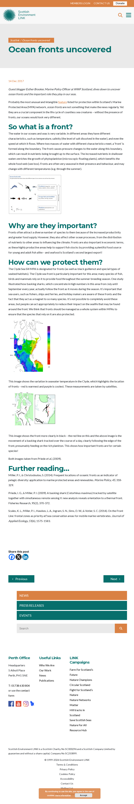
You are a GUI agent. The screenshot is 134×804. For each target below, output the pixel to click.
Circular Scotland (80, 684)
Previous (21, 579)
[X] (19, 557)
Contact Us (67, 783)
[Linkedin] (25, 557)
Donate (120, 3)
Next (113, 579)
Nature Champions (81, 679)
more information (63, 795)
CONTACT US (102, 3)
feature (62, 102)
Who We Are (46, 665)
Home (19, 15)
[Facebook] (12, 557)
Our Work (45, 670)
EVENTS (25, 615)
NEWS (23, 595)
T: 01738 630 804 (19, 685)
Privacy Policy (67, 769)
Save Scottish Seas (80, 720)
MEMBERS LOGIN (80, 3)
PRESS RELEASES (31, 605)
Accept (83, 795)
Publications (46, 680)
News (42, 675)
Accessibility (67, 778)
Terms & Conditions (67, 764)
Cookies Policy (67, 774)
